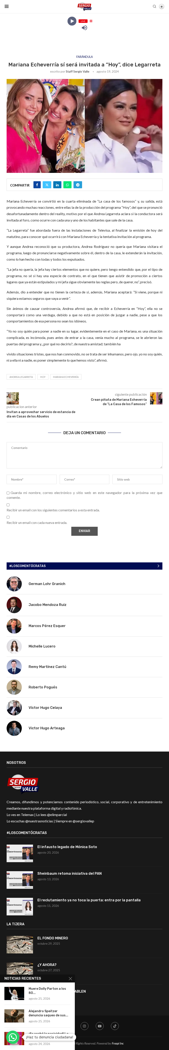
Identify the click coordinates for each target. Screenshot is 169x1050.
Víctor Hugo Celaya (45, 708)
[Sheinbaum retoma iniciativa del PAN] (20, 880)
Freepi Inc (118, 1043)
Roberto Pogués (43, 687)
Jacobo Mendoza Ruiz (47, 605)
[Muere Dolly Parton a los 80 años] (14, 993)
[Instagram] (84, 1026)
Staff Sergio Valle (77, 71)
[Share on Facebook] (37, 184)
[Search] (154, 7)
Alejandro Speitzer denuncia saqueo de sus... (48, 1013)
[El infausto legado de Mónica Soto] (20, 853)
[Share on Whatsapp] (67, 184)
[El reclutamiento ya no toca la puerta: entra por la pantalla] (20, 906)
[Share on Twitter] (47, 184)
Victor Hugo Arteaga (47, 728)
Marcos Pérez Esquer (47, 626)
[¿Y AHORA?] (20, 971)
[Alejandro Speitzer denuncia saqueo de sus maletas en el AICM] (14, 1016)
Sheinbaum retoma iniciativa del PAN (69, 873)
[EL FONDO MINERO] (20, 944)
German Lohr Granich (47, 584)
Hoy (43, 376)
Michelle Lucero (42, 646)
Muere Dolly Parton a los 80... (47, 991)
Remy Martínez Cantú (47, 667)
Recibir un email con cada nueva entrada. (37, 522)
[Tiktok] (115, 1026)
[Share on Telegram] (77, 184)
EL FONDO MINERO (52, 938)
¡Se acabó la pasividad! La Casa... (48, 1036)
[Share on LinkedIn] (57, 184)
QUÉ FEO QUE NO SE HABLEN (62, 991)
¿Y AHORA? (47, 965)
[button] (12, 1037)
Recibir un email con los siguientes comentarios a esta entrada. (53, 510)
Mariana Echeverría (66, 376)
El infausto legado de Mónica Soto (67, 847)
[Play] (71, 21)
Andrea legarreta (21, 376)
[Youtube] (100, 1026)
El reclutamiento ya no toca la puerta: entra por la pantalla (89, 900)
